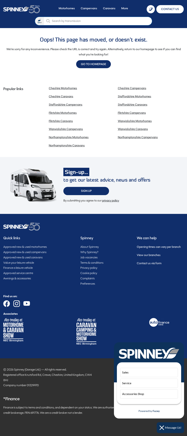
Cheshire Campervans (132, 88)
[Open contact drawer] (151, 9)
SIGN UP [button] (86, 191)
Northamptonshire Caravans (67, 145)
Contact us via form (149, 263)
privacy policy (110, 200)
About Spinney (89, 247)
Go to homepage (93, 64)
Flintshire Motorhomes (63, 113)
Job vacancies (89, 257)
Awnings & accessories (17, 278)
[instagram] (16, 303)
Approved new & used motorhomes (25, 247)
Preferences (87, 284)
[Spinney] (21, 9)
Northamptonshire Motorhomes (69, 137)
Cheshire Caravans (61, 96)
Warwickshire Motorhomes (135, 121)
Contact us (170, 9)
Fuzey (156, 410)
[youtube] (26, 303)
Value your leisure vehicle (18, 263)
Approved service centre (18, 273)
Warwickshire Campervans (66, 129)
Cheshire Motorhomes (63, 88)
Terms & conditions (91, 263)
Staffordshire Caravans (132, 104)
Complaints (87, 278)
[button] (67, 9)
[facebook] (6, 303)
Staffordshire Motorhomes (134, 96)
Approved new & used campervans (24, 252)
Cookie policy (88, 273)
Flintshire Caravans (61, 121)
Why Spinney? (89, 252)
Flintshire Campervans (132, 113)
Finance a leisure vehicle (18, 268)
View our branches (149, 255)
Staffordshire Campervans (65, 104)
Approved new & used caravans (23, 257)
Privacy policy (88, 268)
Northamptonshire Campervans (138, 137)
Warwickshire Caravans (133, 129)
